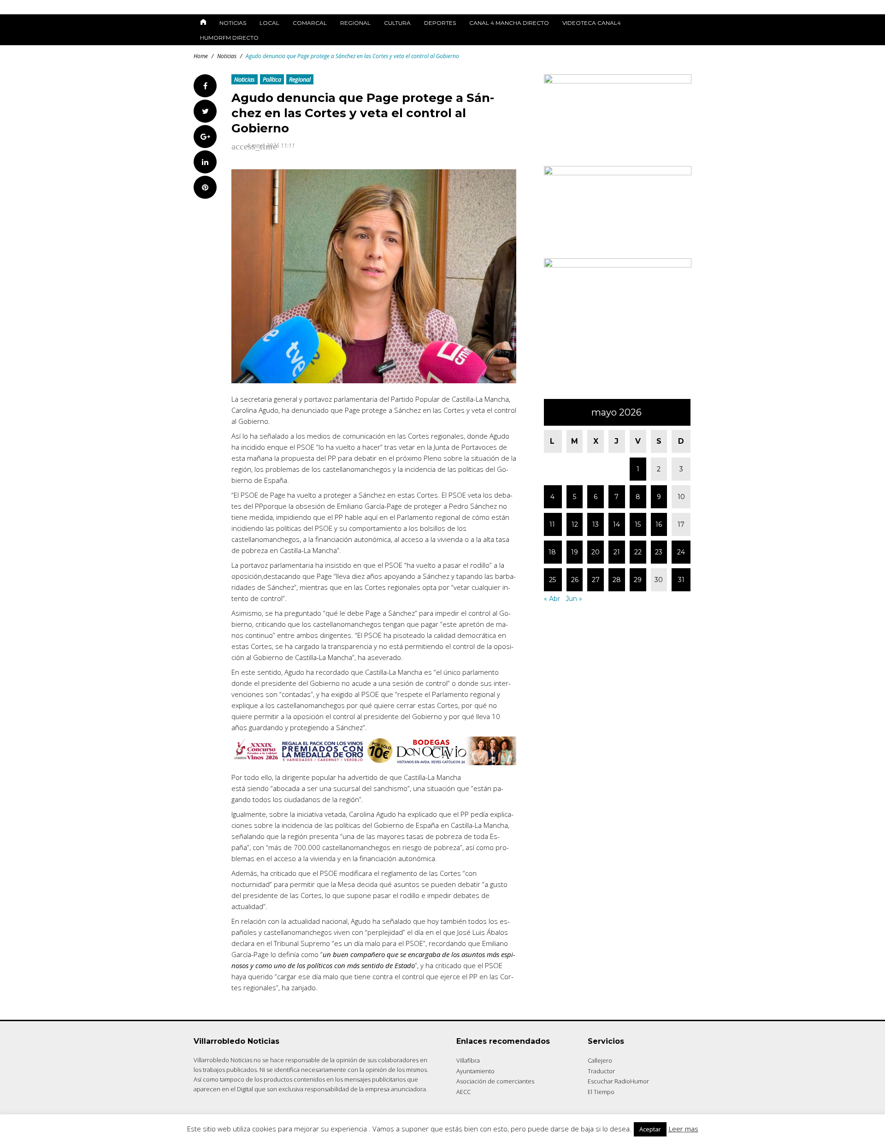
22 (638, 552)
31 (681, 580)
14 (616, 524)
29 (638, 580)
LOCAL (269, 22)
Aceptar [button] (650, 1129)
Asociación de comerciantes (495, 1081)
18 (552, 552)
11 (552, 524)
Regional (355, 22)
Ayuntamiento (475, 1071)
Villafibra (468, 1060)
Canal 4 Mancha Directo (509, 22)
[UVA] (617, 81)
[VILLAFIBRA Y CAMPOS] (617, 172)
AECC (463, 1092)
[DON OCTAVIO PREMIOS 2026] (373, 762)
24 (681, 552)
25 (552, 580)
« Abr (552, 599)
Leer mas (683, 1128)
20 (595, 552)
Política (272, 79)
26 (574, 580)
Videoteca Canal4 (591, 22)
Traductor (601, 1071)
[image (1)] (617, 265)
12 (575, 524)
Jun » (574, 599)
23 (658, 552)
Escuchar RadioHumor (618, 1081)
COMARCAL (310, 22)
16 (658, 524)
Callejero (600, 1060)
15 (638, 524)
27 (596, 580)
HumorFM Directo (229, 37)
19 (574, 552)
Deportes (440, 22)
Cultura (397, 22)
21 (617, 552)
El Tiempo (601, 1092)
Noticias (232, 22)
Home (201, 56)
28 (617, 580)
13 (595, 524)
